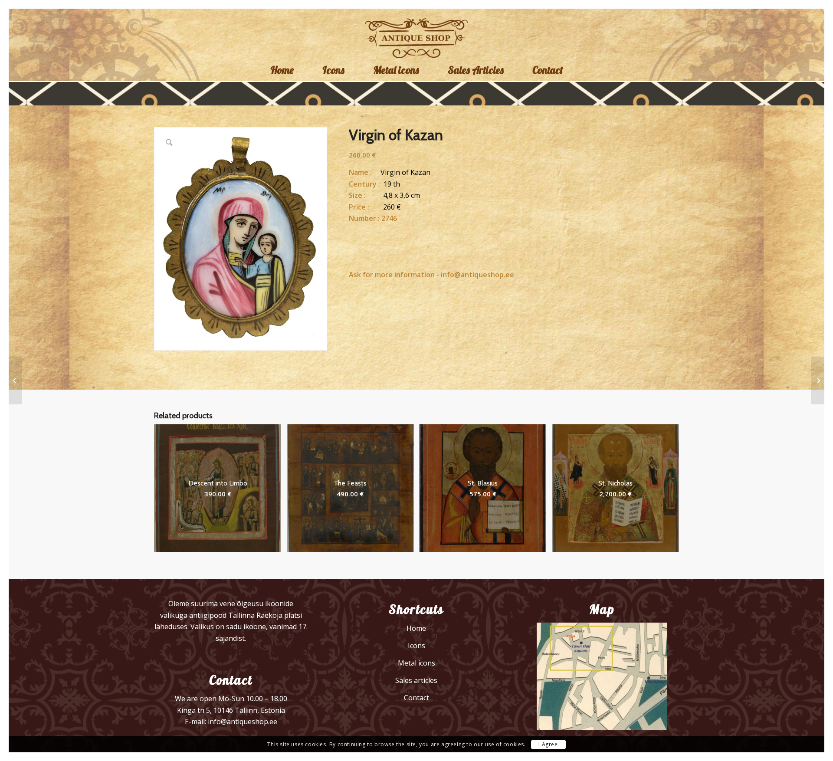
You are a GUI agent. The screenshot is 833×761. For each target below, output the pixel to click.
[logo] (417, 37)
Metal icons (416, 663)
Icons (416, 645)
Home (416, 628)
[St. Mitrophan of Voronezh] (817, 380)
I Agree (548, 744)
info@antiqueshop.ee (477, 274)
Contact (416, 697)
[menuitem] (282, 70)
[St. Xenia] (15, 380)
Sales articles (416, 680)
